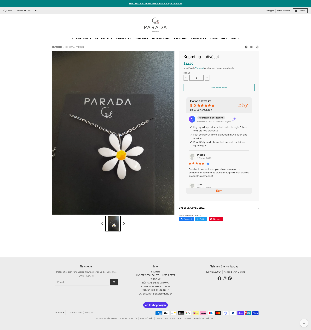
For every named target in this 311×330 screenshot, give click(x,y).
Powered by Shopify (128, 318)
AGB (180, 318)
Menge (187, 73)
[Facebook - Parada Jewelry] (246, 47)
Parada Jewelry (110, 318)
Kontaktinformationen (203, 318)
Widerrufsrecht (146, 318)
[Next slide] (123, 223)
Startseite (57, 47)
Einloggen (269, 10)
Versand (199, 67)
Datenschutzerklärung (165, 318)
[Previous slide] (102, 223)
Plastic (201, 154)
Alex (199, 184)
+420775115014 (212, 271)
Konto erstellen (283, 10)
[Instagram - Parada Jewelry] (251, 47)
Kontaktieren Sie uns (234, 271)
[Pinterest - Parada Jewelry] (257, 47)
